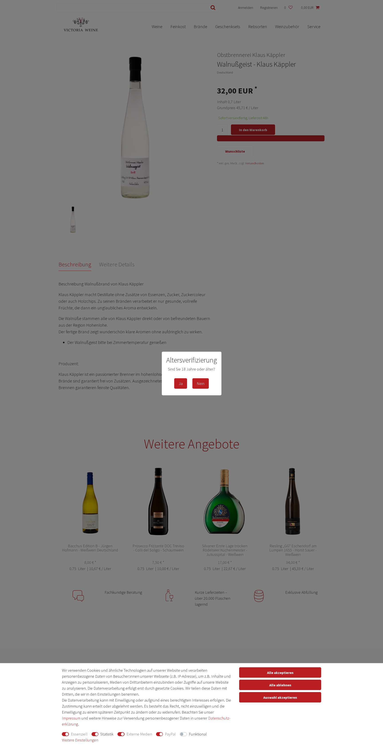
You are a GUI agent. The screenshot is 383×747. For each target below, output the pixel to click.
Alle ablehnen (280, 685)
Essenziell (79, 734)
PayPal (170, 734)
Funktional (198, 734)
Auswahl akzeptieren (280, 697)
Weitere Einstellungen (80, 740)
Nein (200, 383)
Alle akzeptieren (280, 672)
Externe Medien (139, 734)
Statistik (106, 734)
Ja (181, 383)
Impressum (71, 718)
